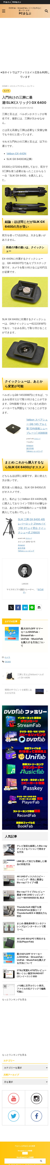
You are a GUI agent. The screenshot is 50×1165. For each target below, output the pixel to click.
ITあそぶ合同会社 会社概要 (25, 1146)
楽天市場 (30, 448)
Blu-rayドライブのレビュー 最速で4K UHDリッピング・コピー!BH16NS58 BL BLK (31, 894)
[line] (32, 607)
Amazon (29, 445)
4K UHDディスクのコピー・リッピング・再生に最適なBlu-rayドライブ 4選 (31, 879)
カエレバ (37, 439)
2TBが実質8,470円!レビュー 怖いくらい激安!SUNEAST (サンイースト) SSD (31, 973)
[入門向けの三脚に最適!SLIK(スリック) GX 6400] (25, 607)
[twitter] (11, 607)
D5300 (8, 662)
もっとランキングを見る (14, 999)
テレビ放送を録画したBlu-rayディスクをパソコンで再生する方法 (32, 848)
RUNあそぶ (16, 2)
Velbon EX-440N (16, 153)
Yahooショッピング (34, 451)
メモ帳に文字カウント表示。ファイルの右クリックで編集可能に (31, 988)
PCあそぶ (7, 2)
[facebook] (18, 607)
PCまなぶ (25, 13)
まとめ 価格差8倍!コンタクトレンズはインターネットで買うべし (31, 926)
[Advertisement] (25, 44)
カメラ (7, 657)
